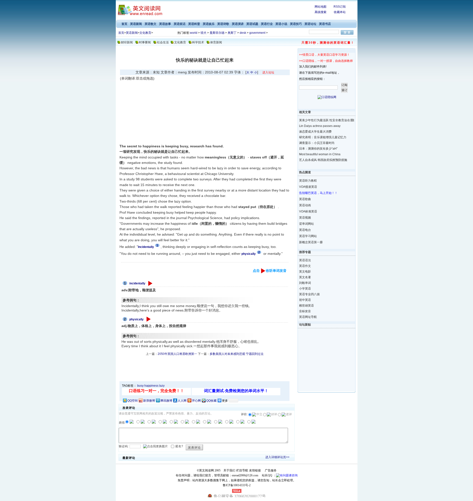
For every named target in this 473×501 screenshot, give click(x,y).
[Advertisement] (161, 112)
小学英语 (305, 288)
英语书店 (325, 24)
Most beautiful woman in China (319, 154)
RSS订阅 (340, 6)
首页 (124, 24)
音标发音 (305, 311)
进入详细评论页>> (277, 457)
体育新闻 (216, 42)
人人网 (182, 400)
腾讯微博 (166, 400)
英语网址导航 (308, 317)
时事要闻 (145, 42)
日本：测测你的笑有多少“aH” (318, 148)
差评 (289, 414)
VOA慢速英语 (308, 187)
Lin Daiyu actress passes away (319, 126)
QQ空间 (132, 400)
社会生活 (163, 42)
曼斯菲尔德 (217, 33)
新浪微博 (149, 400)
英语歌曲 (305, 199)
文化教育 (145, 33)
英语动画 (305, 205)
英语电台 (305, 230)
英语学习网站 (308, 236)
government (257, 33)
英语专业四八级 (309, 294)
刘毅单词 (305, 283)
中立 (259, 414)
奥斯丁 (232, 33)
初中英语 (305, 300)
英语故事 (165, 24)
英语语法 (305, 260)
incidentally (137, 283)
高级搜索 (320, 12)
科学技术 (198, 42)
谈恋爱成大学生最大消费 (315, 131)
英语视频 (305, 217)
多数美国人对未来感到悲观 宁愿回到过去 (237, 354)
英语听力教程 (308, 180)
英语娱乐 (209, 24)
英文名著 (305, 277)
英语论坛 (310, 24)
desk (243, 33)
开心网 (196, 400)
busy (140, 385)
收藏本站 (340, 12)
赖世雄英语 (306, 305)
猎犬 (203, 33)
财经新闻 (127, 42)
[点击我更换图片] (155, 446)
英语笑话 (180, 24)
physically (136, 319)
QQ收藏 (211, 400)
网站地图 (320, 6)
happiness (151, 385)
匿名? (179, 446)
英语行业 (267, 24)
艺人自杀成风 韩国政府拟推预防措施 (322, 160)
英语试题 (252, 24)
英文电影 (305, 271)
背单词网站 (306, 223)
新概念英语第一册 (311, 242)
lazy (162, 385)
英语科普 (194, 24)
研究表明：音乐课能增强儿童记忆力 (322, 137)
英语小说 (281, 24)
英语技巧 (296, 24)
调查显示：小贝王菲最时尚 (317, 143)
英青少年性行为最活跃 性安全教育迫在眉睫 (322, 120)
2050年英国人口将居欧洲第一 (177, 354)
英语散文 (150, 24)
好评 (274, 414)
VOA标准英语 (308, 211)
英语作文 (305, 266)
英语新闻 (136, 24)
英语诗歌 (223, 24)
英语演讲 (238, 24)
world (193, 33)
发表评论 (194, 447)
